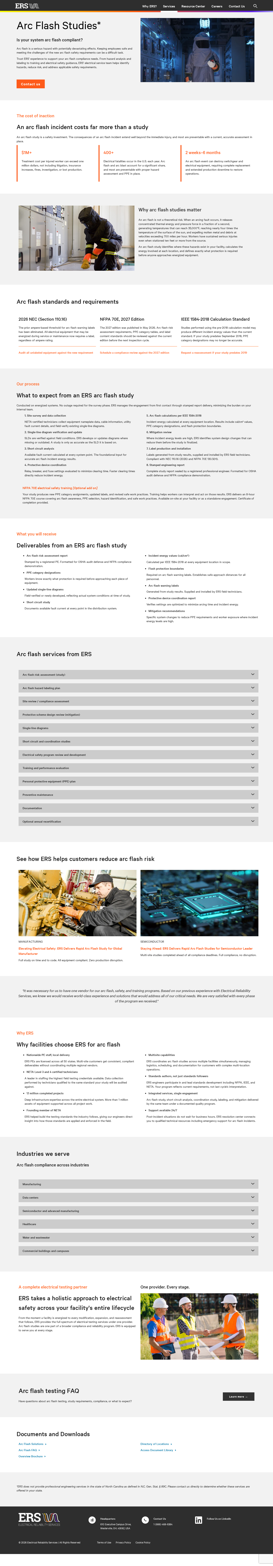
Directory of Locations (154, 1444)
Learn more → (238, 1396)
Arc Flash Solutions (31, 1444)
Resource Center (193, 6)
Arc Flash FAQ (28, 1450)
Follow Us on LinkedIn (219, 1518)
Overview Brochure (31, 1456)
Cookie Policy (143, 1542)
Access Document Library (156, 1450)
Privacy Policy (123, 1542)
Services (169, 6)
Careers (216, 6)
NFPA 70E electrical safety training (60, 488)
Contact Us (237, 6)
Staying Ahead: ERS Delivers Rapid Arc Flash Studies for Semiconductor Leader (196, 948)
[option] (197, 50)
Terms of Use (104, 1542)
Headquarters (107, 1518)
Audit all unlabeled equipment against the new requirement (56, 352)
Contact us (30, 84)
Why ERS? (149, 6)
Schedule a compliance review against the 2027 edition (134, 352)
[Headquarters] (92, 1522)
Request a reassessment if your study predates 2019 (214, 352)
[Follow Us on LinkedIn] (198, 1522)
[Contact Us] (145, 1522)
